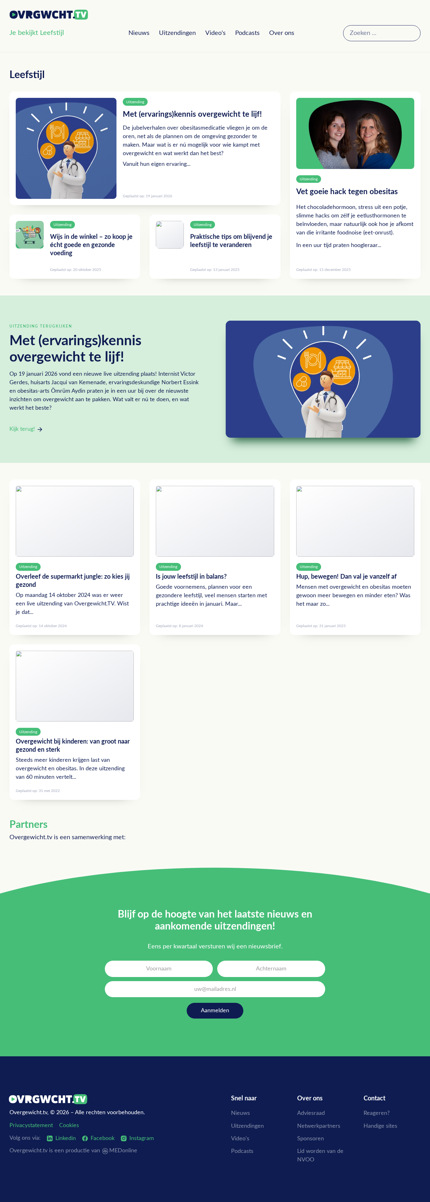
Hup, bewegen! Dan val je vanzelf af (346, 577)
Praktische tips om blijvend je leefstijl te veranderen (231, 241)
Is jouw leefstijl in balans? (191, 577)
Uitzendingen (177, 33)
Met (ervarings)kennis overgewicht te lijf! (192, 114)
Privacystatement (31, 1125)
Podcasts (247, 33)
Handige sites (380, 1126)
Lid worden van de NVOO (320, 1156)
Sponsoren (310, 1139)
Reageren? (377, 1113)
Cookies (69, 1125)
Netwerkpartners (318, 1126)
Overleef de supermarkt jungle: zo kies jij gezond (73, 581)
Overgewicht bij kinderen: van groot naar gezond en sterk (73, 746)
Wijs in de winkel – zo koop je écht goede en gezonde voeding (91, 245)
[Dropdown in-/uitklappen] (69, 34)
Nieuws (139, 33)
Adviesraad (311, 1113)
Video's (215, 33)
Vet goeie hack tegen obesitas (347, 192)
